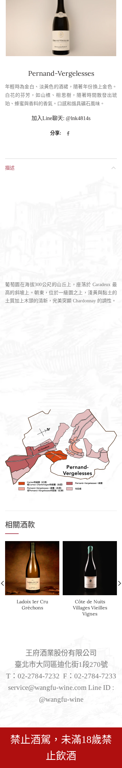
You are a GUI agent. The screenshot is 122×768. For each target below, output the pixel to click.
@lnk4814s (78, 118)
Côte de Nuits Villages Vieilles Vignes (90, 608)
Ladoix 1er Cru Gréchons (32, 605)
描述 (10, 167)
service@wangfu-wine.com (47, 687)
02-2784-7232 (39, 676)
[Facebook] (68, 133)
